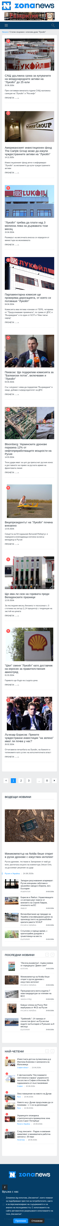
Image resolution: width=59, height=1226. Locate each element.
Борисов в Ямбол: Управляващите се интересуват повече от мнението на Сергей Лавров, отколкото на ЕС (37, 901)
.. (39, 780)
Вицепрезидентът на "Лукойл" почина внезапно (29, 524)
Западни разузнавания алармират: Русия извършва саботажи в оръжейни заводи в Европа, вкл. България (37, 884)
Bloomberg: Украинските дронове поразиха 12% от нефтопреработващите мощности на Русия (28, 449)
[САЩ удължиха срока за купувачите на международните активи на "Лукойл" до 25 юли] (29, 54)
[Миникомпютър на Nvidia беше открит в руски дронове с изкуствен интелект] (29, 825)
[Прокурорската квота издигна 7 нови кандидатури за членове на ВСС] (12, 994)
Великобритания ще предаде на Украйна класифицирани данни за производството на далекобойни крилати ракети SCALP (37, 918)
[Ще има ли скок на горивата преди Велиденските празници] (29, 573)
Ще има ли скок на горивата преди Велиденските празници (27, 595)
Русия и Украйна (12, 873)
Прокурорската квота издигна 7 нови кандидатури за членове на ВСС (36, 993)
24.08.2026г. (28, 873)
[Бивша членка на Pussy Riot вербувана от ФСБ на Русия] (12, 1008)
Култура (24, 969)
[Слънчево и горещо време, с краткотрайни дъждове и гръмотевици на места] (12, 934)
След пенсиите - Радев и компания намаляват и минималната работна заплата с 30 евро (33, 1134)
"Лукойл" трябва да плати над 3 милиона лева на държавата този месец (26, 226)
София (20, 1086)
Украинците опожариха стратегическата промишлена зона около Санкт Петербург (33, 1118)
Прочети (10, 98)
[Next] (54, 780)
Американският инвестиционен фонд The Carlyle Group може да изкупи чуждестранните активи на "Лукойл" (28, 151)
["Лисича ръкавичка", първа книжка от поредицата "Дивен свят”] (12, 966)
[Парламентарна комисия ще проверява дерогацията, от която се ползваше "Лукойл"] (29, 273)
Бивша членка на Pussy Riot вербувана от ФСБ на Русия (34, 1006)
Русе (19, 1097)
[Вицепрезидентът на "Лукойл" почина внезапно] (29, 501)
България (25, 939)
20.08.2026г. (30, 1086)
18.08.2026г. (32, 1140)
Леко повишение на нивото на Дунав (34, 1093)
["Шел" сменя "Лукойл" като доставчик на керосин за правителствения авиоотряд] (29, 644)
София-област (23, 1068)
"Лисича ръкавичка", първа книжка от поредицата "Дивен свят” (37, 964)
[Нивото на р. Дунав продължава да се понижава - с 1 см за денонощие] (10, 1106)
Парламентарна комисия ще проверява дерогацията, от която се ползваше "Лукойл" (28, 298)
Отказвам (36, 1220)
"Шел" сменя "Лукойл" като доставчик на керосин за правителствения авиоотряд (29, 669)
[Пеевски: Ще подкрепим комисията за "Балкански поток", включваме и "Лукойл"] (29, 351)
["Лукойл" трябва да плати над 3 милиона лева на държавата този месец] (29, 201)
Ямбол (24, 908)
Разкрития (25, 892)
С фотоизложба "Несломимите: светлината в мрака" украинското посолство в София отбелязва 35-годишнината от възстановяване (33, 1079)
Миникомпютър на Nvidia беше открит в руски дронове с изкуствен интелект (29, 855)
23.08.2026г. (36, 1068)
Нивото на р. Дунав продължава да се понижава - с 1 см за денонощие (35, 1103)
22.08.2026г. (28, 1108)
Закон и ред (26, 999)
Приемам (20, 1220)
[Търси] (51, 26)
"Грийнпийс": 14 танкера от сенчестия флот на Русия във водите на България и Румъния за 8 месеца (37, 1022)
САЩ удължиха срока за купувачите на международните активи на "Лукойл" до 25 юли (28, 79)
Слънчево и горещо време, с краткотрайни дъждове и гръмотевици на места (34, 933)
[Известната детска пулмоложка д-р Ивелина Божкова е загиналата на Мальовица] (10, 1063)
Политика (21, 1140)
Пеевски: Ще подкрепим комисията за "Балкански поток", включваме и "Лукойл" (29, 375)
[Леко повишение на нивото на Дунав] (10, 1097)
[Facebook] (5, 1187)
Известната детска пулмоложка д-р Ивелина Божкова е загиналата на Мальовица (34, 1062)
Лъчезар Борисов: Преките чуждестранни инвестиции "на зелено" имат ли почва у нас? (29, 738)
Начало (5, 32)
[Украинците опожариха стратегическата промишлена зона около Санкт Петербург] (10, 1119)
